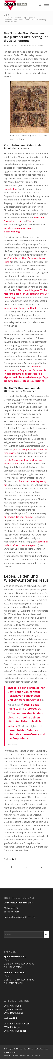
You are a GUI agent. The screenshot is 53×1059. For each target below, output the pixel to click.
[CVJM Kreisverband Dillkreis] (22, 5)
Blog (6, 14)
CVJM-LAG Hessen (13, 1009)
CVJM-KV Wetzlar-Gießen (16, 1023)
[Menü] (45, 5)
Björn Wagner (37, 45)
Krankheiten (10, 189)
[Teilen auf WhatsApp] (26, 867)
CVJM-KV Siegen (12, 1027)
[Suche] (39, 5)
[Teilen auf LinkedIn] (41, 867)
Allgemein (22, 45)
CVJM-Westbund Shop (15, 1030)
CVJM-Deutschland (13, 1012)
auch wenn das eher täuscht (18, 516)
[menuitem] (39, 5)
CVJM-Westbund (12, 1005)
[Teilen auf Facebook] (11, 867)
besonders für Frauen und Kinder (21, 308)
